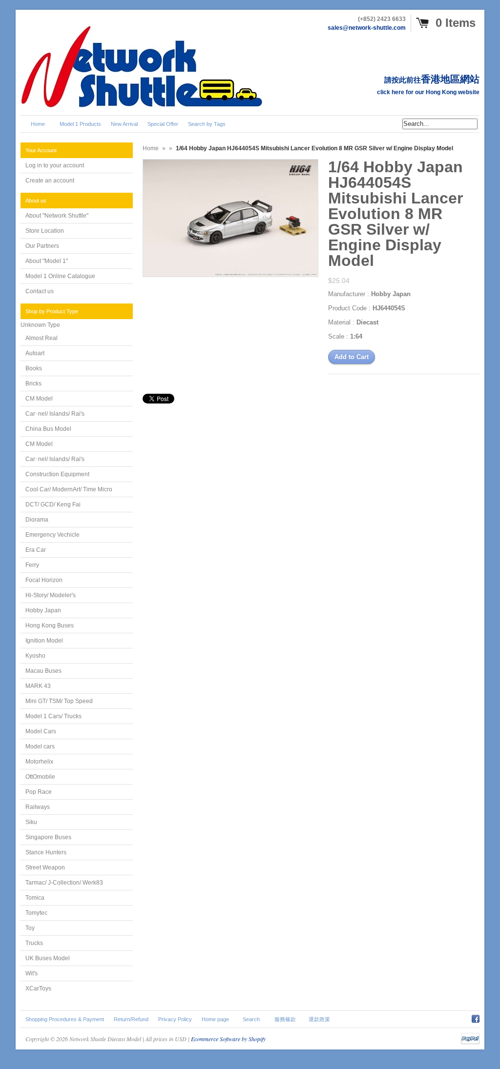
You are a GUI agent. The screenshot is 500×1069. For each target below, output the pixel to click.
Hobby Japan (43, 610)
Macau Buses (43, 670)
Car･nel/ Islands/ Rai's (54, 413)
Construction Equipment (57, 474)
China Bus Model (48, 428)
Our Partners (42, 245)
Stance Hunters (45, 852)
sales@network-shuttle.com (367, 27)
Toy (30, 928)
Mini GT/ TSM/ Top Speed (59, 701)
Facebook (475, 1017)
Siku (31, 822)
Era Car (35, 549)
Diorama (36, 519)
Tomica (34, 897)
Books (33, 368)
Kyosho (35, 655)
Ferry (32, 565)
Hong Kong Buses (49, 625)
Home (151, 148)
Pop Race (38, 791)
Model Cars (40, 731)
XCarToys (38, 988)
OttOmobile (40, 776)
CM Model (39, 398)
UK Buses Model (47, 958)
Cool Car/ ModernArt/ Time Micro (68, 489)
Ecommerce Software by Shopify (228, 1039)
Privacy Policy (175, 1019)
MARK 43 (38, 686)
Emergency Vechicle (52, 534)
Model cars (40, 746)
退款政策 (319, 1019)
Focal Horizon (43, 580)
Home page (215, 1019)
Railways (37, 807)
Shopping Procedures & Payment (64, 1019)
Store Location (44, 230)
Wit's (31, 973)
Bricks (33, 383)
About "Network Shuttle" (56, 215)
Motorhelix (39, 761)
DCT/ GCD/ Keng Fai (53, 504)
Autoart (34, 353)
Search (251, 1019)
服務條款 (285, 1019)
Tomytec (36, 912)
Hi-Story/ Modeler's (50, 595)
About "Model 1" (46, 261)
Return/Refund (131, 1019)
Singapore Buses (48, 837)
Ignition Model (44, 640)
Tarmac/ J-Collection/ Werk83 (64, 882)
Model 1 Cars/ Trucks (53, 716)
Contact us (39, 291)
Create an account (49, 180)
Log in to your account (54, 165)
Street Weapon (45, 867)
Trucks (34, 943)
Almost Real (41, 338)
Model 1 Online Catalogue (60, 276)
